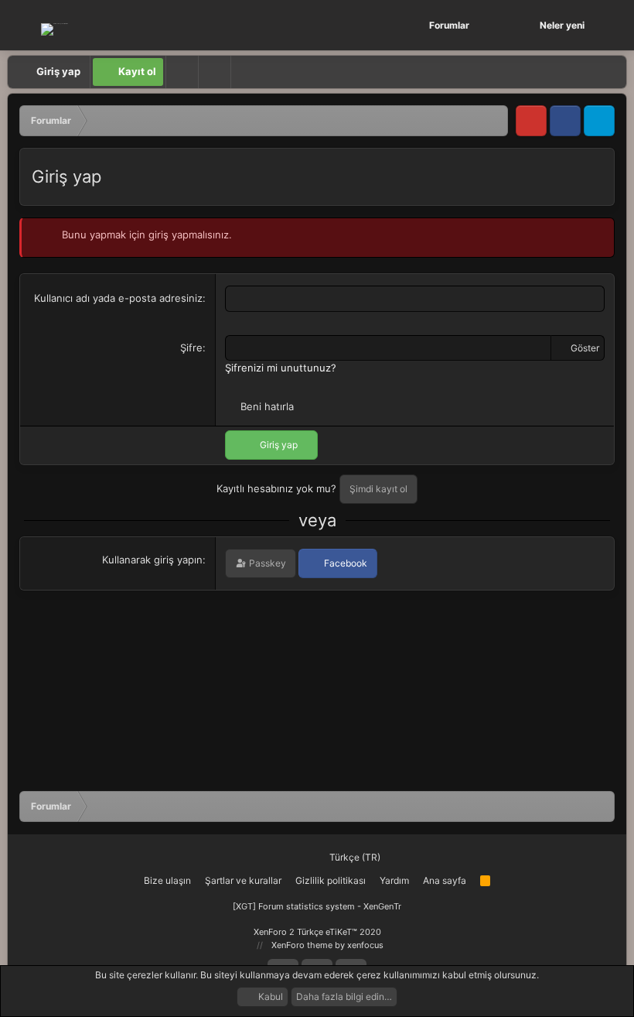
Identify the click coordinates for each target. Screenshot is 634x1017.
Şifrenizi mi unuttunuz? (280, 367)
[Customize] (181, 72)
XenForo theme (301, 945)
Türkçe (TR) (353, 857)
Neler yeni (562, 25)
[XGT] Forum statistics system (317, 906)
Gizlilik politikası (330, 880)
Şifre (191, 347)
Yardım (394, 880)
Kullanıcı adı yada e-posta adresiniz (118, 298)
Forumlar (449, 25)
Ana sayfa (444, 880)
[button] (495, 25)
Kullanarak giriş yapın (152, 559)
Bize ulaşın (167, 880)
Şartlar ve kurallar (243, 880)
